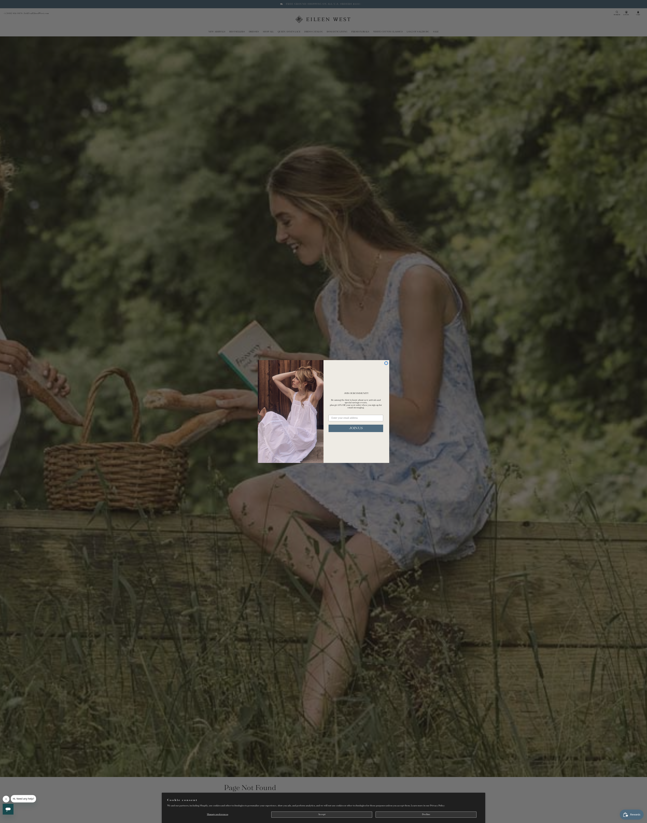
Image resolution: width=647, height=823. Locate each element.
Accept (322, 814)
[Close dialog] (386, 363)
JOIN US (356, 428)
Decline (426, 814)
